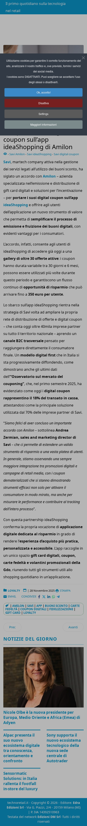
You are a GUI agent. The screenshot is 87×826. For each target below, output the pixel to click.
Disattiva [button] (43, 103)
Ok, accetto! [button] (44, 92)
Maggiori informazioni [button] (43, 124)
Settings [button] (43, 114)
